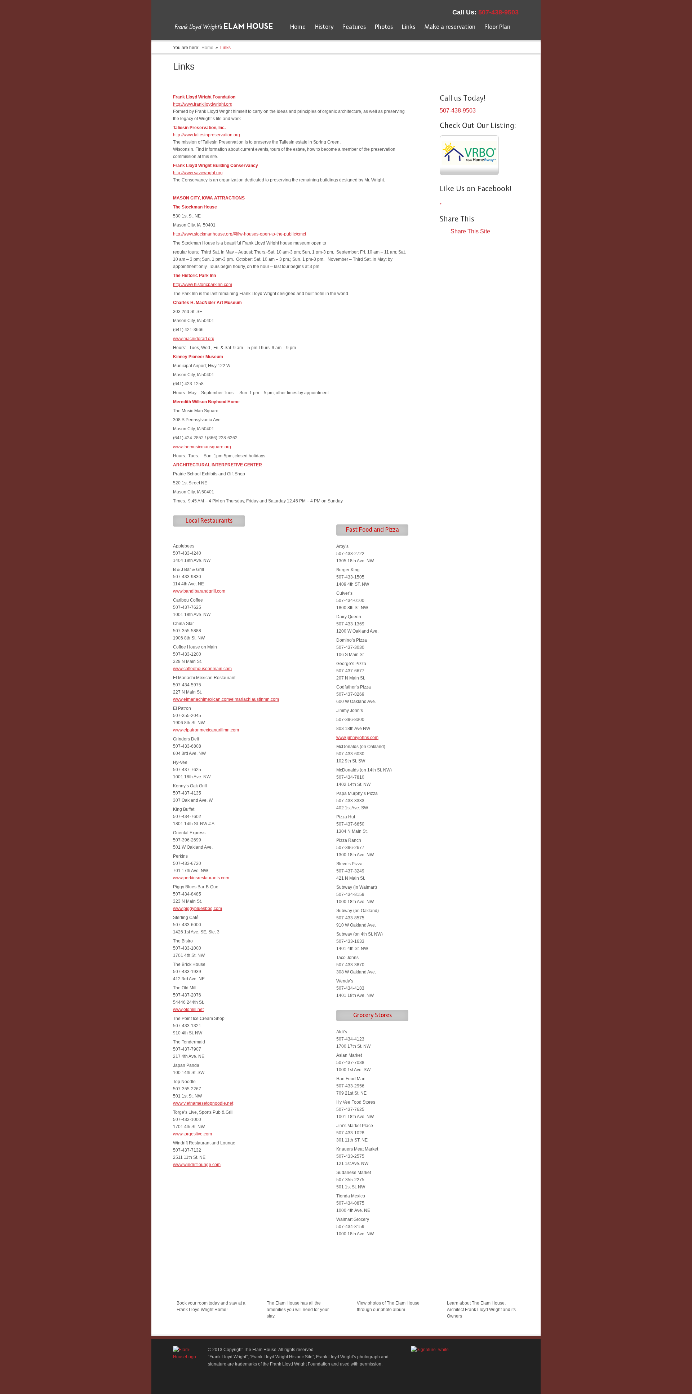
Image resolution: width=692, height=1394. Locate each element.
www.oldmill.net (188, 1009)
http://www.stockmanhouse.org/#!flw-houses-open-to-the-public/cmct (239, 234)
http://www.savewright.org (198, 172)
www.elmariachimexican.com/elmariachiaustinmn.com (226, 699)
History (324, 27)
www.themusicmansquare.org (202, 446)
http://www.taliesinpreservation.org (206, 134)
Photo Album (374, 1287)
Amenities (280, 1287)
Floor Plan (497, 27)
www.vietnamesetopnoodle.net (203, 1103)
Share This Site (470, 231)
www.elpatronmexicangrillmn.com (206, 730)
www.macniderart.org (193, 338)
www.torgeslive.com (192, 1133)
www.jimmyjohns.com (357, 737)
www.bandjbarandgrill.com (199, 591)
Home (298, 27)
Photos (384, 27)
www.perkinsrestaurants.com (201, 877)
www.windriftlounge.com (197, 1164)
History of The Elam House (481, 1287)
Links (408, 27)
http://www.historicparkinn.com (202, 284)
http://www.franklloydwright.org (202, 104)
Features (354, 27)
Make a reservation (449, 27)
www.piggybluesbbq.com (197, 908)
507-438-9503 (498, 12)
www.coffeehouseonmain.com (202, 668)
